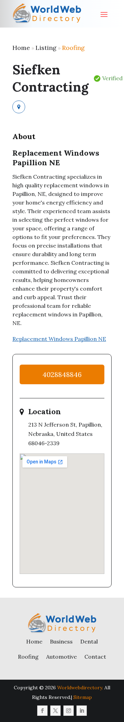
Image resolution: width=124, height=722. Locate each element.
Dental (89, 641)
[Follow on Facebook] (42, 710)
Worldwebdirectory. (80, 687)
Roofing (73, 48)
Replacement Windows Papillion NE (59, 338)
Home (21, 48)
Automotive (61, 656)
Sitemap (82, 697)
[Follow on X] (55, 710)
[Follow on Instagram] (68, 710)
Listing (45, 48)
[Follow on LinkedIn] (81, 710)
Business (61, 641)
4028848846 (62, 374)
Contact (95, 656)
